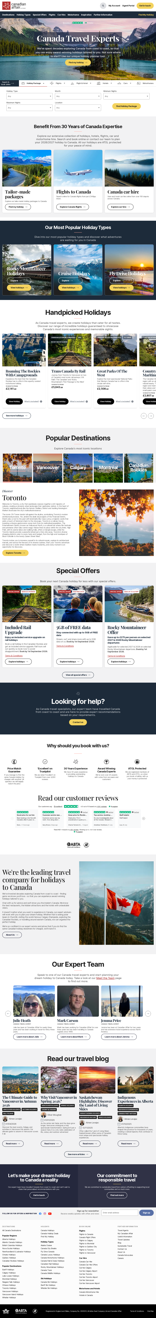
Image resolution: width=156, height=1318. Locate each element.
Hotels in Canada (86, 1295)
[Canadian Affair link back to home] (14, 6)
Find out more (117, 1195)
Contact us (78, 722)
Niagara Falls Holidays (11, 1282)
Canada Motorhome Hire (89, 1292)
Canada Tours (46, 1270)
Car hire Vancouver (86, 1280)
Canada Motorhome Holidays (52, 1258)
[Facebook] (40, 1214)
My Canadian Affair (125, 1233)
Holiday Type (12, 91)
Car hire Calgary (85, 1268)
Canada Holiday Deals (49, 1233)
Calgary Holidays (9, 1273)
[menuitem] (8, 14)
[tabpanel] (78, 101)
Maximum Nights (13, 103)
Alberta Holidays (8, 1239)
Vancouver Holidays (10, 1291)
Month (58, 91)
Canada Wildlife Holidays (50, 1273)
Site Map (150, 1311)
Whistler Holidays (9, 1297)
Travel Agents (123, 1230)
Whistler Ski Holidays (49, 1288)
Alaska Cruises (46, 1245)
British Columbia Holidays (12, 1245)
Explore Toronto (13, 553)
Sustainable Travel (125, 1246)
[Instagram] (45, 1214)
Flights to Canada (86, 1234)
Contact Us (122, 1249)
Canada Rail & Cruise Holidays (52, 1261)
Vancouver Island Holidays (12, 1294)
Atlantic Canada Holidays (12, 1242)
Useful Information (125, 1236)
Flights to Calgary (86, 1240)
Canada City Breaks (49, 1248)
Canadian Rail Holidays (50, 1264)
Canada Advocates (125, 1255)
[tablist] (78, 83)
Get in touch (39, 1195)
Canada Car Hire (85, 1261)
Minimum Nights (110, 91)
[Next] (151, 76)
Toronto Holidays (9, 1288)
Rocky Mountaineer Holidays (52, 1267)
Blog (119, 1243)
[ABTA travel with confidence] (73, 845)
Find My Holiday (47, 1236)
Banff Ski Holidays (48, 1285)
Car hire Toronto (85, 1274)
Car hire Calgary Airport (88, 1271)
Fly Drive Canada (47, 1251)
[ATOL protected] (86, 845)
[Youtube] (50, 1214)
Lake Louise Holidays (10, 1276)
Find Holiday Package (126, 106)
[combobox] (56, 96)
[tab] (33, 83)
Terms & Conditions (13, 656)
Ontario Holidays (8, 1255)
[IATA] (5, 1311)
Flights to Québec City (88, 1246)
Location (58, 103)
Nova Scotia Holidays (11, 1248)
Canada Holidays (47, 1230)
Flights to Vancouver (87, 1253)
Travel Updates (124, 1240)
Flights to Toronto (86, 1250)
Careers (121, 1258)
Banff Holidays (8, 1269)
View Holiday (14, 401)
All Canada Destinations (11, 1230)
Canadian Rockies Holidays (13, 1261)
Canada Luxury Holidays (50, 1255)
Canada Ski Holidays (49, 1282)
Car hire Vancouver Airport (89, 1283)
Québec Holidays (9, 1258)
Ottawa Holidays (9, 1285)
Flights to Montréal (86, 1243)
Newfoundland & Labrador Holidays (16, 1251)
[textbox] (120, 1213)
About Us (10, 935)
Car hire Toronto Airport (88, 1277)
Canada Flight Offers (87, 1237)
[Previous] (147, 76)
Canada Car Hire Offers (88, 1265)
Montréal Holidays (9, 1279)
